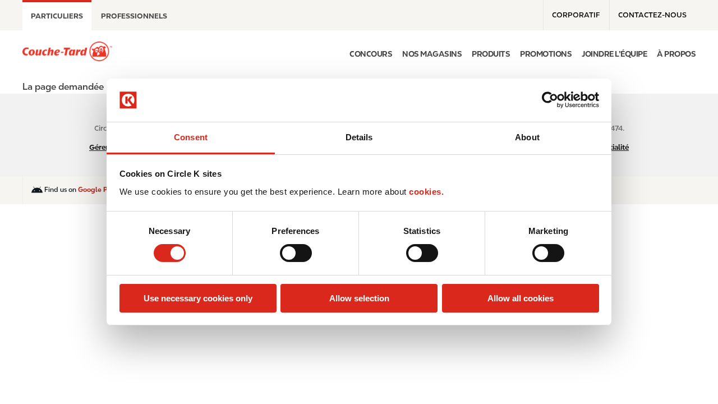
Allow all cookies (520, 298)
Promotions (546, 53)
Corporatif (576, 15)
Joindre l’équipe (614, 53)
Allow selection (359, 298)
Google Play (98, 190)
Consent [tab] (191, 137)
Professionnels (134, 16)
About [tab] (527, 137)
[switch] (296, 253)
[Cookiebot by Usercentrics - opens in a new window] (550, 99)
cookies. (426, 191)
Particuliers (57, 16)
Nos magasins (432, 53)
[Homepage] (67, 51)
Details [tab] (359, 137)
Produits (491, 53)
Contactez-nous (652, 15)
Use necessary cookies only (198, 298)
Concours (370, 53)
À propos (676, 53)
